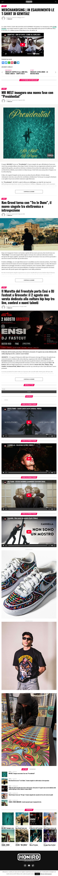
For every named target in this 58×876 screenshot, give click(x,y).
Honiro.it (10, 19)
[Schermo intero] (54, 436)
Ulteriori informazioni (46, 874)
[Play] (3, 436)
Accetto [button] (37, 874)
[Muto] (52, 436)
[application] (29, 422)
